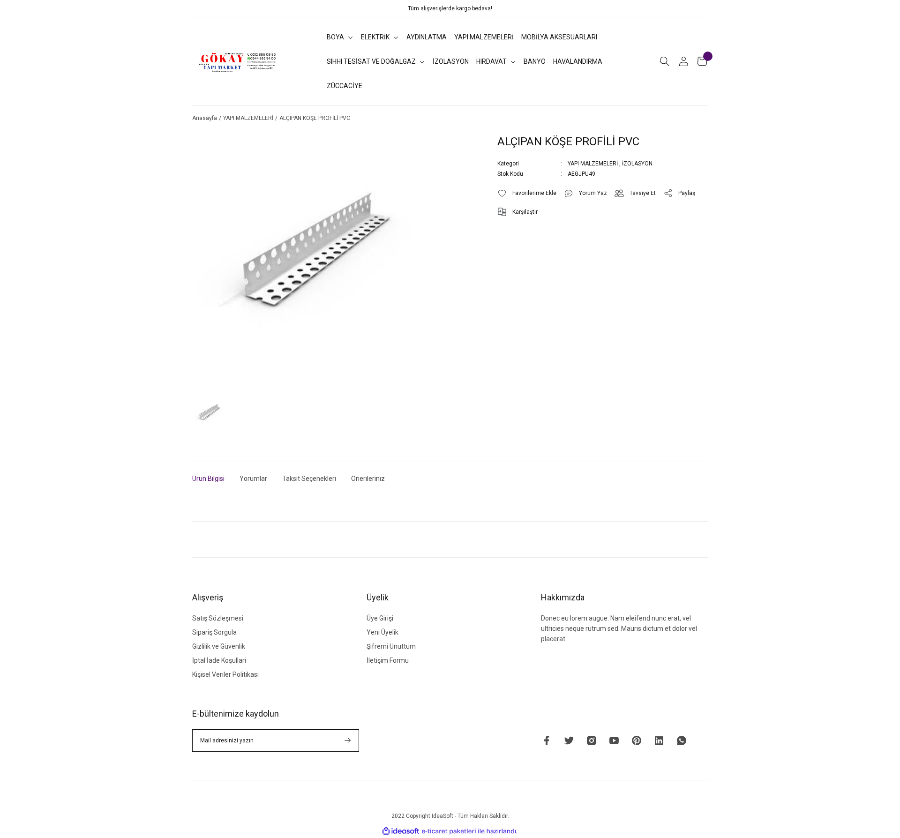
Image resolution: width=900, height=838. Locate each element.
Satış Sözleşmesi (217, 618)
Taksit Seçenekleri (309, 478)
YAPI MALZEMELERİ (593, 163)
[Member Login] (683, 61)
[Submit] (348, 740)
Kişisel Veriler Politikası (225, 674)
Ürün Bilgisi (208, 478)
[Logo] (238, 61)
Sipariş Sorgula (214, 632)
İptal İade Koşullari (219, 660)
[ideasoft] (401, 831)
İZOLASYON (637, 163)
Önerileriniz (368, 478)
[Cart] (702, 61)
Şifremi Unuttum (391, 646)
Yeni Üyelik (382, 632)
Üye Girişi (380, 618)
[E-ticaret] (448, 831)
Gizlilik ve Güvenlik (218, 646)
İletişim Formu (388, 660)
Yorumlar (253, 478)
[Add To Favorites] (526, 193)
